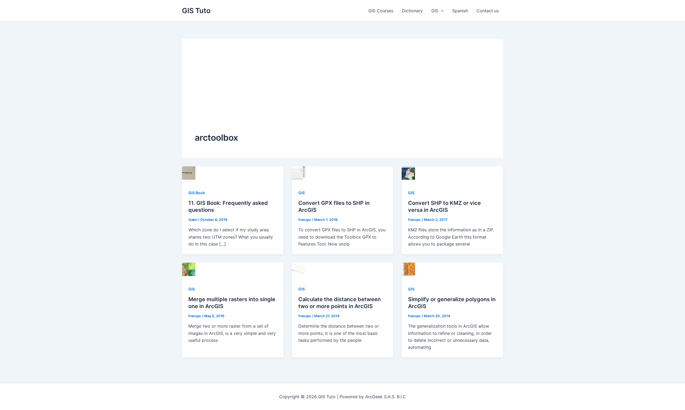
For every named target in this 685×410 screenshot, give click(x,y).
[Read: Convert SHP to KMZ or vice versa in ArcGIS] (408, 172)
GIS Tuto (196, 10)
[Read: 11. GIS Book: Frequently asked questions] (188, 172)
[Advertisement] (342, 91)
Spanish (460, 10)
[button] (441, 10)
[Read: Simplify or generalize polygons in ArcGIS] (408, 268)
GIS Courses (380, 10)
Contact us (488, 10)
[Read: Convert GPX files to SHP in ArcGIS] (298, 172)
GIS (434, 10)
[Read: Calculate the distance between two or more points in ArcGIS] (298, 268)
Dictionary (412, 10)
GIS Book (196, 192)
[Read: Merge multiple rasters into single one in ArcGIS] (188, 268)
